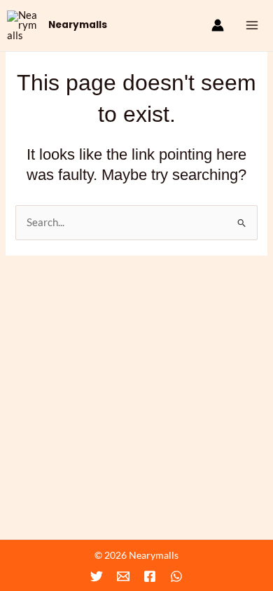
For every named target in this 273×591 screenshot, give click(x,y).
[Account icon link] (217, 25)
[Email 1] (123, 576)
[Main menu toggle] (252, 25)
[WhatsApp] (176, 576)
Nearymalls (77, 25)
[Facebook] (150, 576)
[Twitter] (96, 576)
